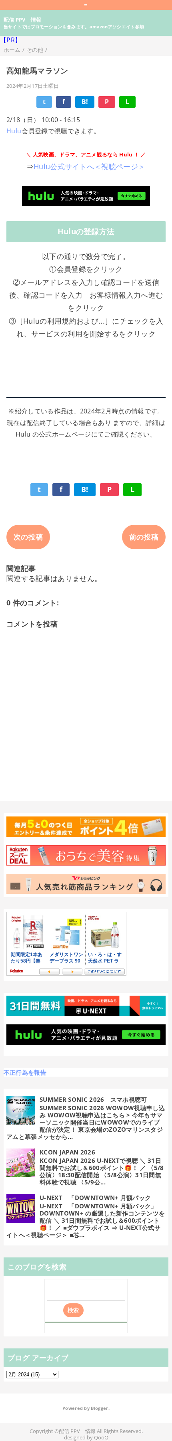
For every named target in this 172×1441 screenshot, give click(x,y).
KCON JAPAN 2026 (67, 1152)
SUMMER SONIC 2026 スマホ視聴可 (93, 1099)
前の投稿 (143, 537)
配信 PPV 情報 (23, 19)
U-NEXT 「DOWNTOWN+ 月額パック (95, 1198)
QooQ (101, 1437)
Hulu (13, 131)
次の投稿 (28, 537)
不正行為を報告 (25, 1072)
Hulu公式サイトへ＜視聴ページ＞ (89, 166)
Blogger (99, 1408)
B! (85, 101)
